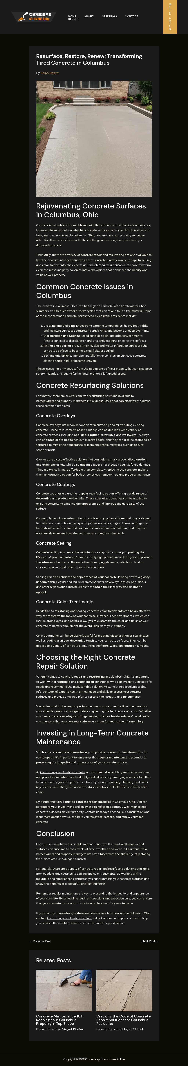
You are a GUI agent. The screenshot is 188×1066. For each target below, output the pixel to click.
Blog (72, 19)
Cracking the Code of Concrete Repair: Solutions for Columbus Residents (123, 1020)
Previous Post (40, 941)
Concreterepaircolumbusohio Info (109, 265)
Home (72, 16)
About (89, 16)
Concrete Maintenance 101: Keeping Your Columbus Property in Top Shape (59, 1020)
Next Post (150, 941)
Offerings (109, 16)
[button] (77, 19)
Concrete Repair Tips (48, 1029)
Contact (131, 16)
